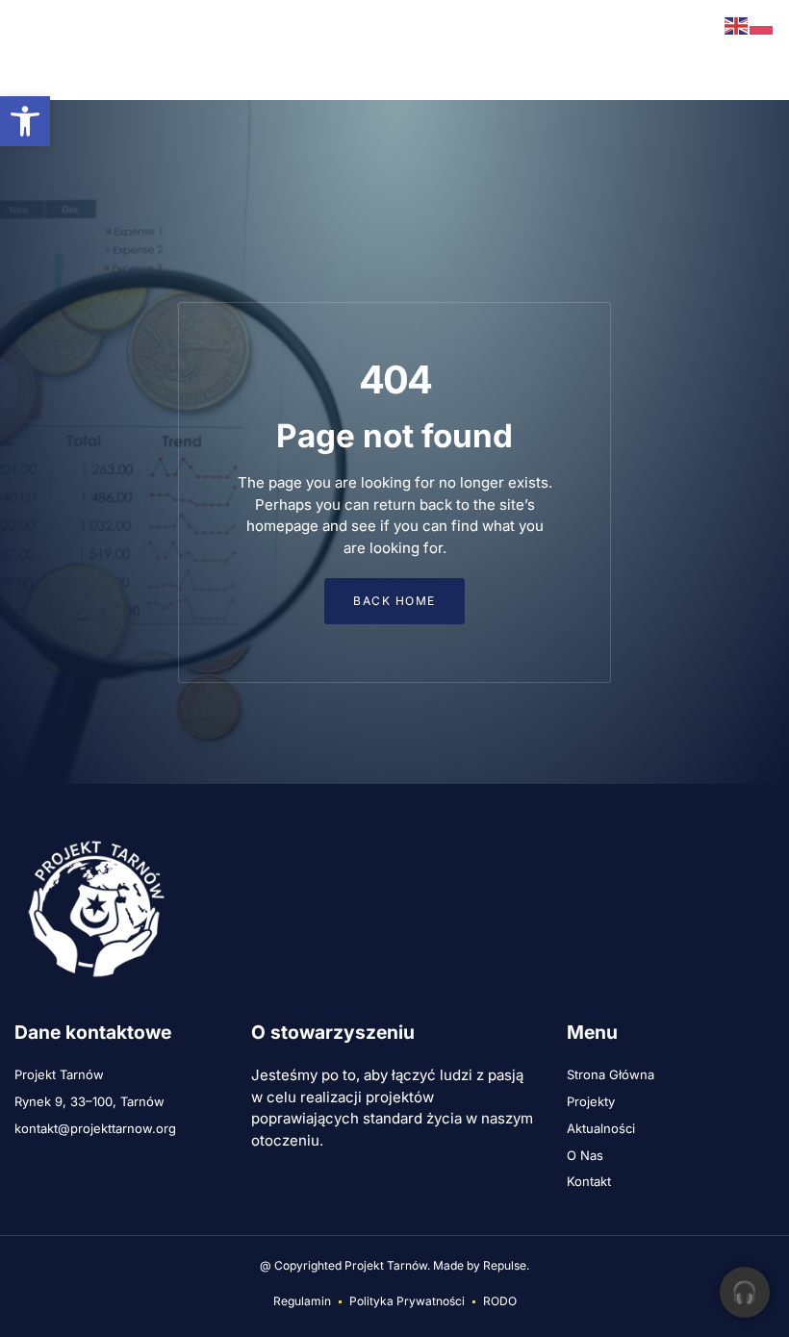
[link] (25, 121)
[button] (29, 50)
